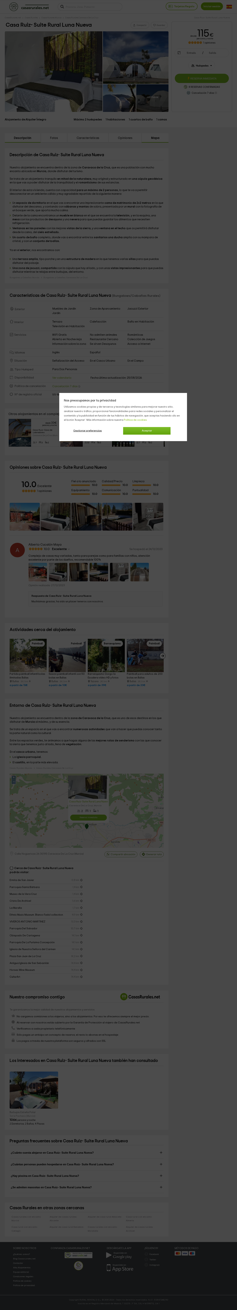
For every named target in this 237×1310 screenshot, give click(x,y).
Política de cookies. (135, 420)
